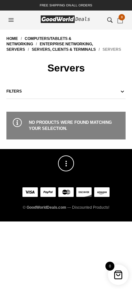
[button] (12, 20)
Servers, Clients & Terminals (64, 49)
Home (12, 38)
